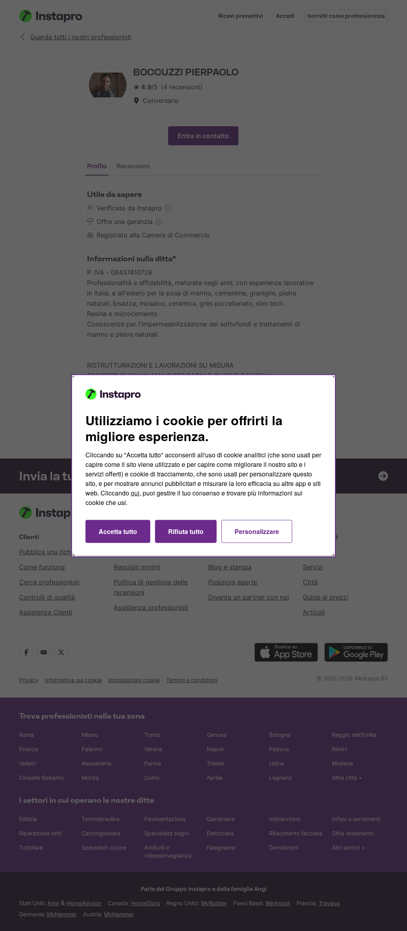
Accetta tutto (118, 531)
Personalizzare (257, 531)
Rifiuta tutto (186, 531)
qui (135, 492)
